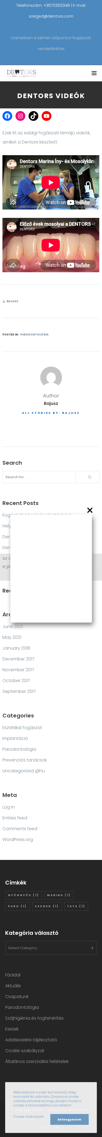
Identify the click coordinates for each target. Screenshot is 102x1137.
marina (59, 895)
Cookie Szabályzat (28, 1116)
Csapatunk (17, 996)
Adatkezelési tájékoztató (31, 1040)
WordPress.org (17, 839)
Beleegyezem (69, 1119)
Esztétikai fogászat (22, 727)
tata (76, 906)
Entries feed (14, 818)
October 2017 (16, 680)
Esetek (11, 1029)
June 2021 (12, 626)
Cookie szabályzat (24, 1051)
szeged (47, 906)
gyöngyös (23, 895)
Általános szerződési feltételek (37, 1061)
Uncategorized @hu (23, 771)
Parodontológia (34, 335)
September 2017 (19, 691)
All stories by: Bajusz (51, 413)
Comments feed (19, 829)
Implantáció (15, 738)
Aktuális (13, 986)
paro (17, 906)
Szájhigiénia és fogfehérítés (34, 1018)
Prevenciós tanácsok (24, 760)
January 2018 (16, 648)
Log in (8, 807)
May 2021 (11, 637)
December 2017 (18, 659)
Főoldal (12, 975)
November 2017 (18, 670)
